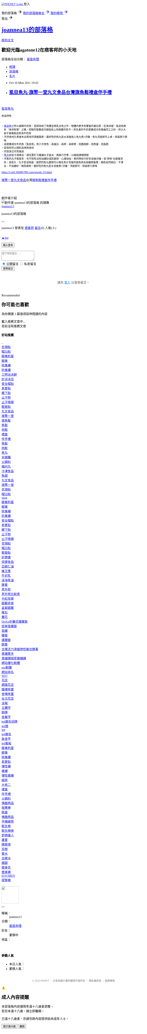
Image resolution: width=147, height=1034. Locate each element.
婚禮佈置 (8, 689)
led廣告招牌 (9, 721)
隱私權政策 (95, 980)
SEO (4, 675)
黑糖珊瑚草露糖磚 (14, 658)
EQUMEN (8, 875)
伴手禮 (6, 439)
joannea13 (8, 206)
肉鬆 (5, 429)
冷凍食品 (8, 471)
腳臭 (5, 360)
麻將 (5, 780)
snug (4, 497)
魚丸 (6, 155)
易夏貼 (6, 388)
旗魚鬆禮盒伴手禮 (44, 180)
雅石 (5, 612)
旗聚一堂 (8, 416)
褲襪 (5, 771)
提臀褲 (6, 880)
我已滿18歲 (9, 1026)
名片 (12, 76)
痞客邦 (29, 228)
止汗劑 (6, 397)
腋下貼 (6, 393)
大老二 (6, 784)
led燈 (5, 726)
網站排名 (8, 672)
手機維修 (8, 821)
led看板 (6, 743)
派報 (5, 703)
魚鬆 (5, 425)
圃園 (5, 863)
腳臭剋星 (8, 356)
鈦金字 (6, 738)
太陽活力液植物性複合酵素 (20, 649)
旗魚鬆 (6, 420)
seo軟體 (7, 667)
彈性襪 (6, 766)
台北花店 (8, 698)
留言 (38, 228)
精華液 (6, 844)
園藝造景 (8, 603)
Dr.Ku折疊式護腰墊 (15, 621)
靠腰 (5, 630)
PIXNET (45, 980)
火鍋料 (6, 462)
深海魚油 (8, 580)
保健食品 (8, 562)
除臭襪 (6, 365)
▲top (5, 237)
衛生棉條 (8, 830)
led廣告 (6, 734)
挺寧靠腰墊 (9, 626)
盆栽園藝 (8, 607)
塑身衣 (6, 867)
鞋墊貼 (6, 406)
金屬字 (6, 717)
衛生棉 (6, 826)
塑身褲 (6, 872)
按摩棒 (6, 807)
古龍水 (6, 858)
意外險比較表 (11, 594)
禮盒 (5, 434)
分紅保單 (8, 598)
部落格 (13, 71)
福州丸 (6, 466)
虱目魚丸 (8, 108)
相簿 (12, 67)
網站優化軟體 (11, 663)
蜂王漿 (6, 571)
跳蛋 (5, 812)
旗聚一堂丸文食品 (14, 180)
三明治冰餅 (9, 374)
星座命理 (33, 59)
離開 (22, 1026)
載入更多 (8, 245)
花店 (5, 680)
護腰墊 (6, 640)
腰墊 (5, 635)
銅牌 (5, 712)
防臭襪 (6, 370)
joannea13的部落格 (27, 29)
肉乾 (5, 448)
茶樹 (5, 849)
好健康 (6, 557)
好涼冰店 (8, 379)
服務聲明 (110, 980)
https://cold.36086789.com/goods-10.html (27, 172)
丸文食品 (8, 411)
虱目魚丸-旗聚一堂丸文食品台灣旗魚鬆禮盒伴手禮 (60, 92)
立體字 (6, 707)
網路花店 (8, 684)
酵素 (5, 585)
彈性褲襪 (8, 775)
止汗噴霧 (8, 402)
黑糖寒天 (8, 653)
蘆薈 (5, 840)
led (3, 729)
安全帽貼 (8, 383)
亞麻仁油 (8, 566)
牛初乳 (6, 575)
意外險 (6, 589)
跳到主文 (8, 40)
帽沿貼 (6, 351)
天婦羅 (6, 457)
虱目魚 (7, 125)
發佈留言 (8, 268)
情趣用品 (8, 803)
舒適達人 (8, 835)
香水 (5, 853)
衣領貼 (6, 347)
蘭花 (5, 617)
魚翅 (5, 475)
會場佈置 (8, 694)
